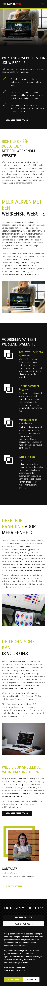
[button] (42, 4)
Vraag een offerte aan (17, 120)
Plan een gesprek (14, 886)
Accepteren (13, 979)
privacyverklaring (17, 970)
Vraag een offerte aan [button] (17, 813)
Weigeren (31, 979)
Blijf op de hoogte (23, 924)
